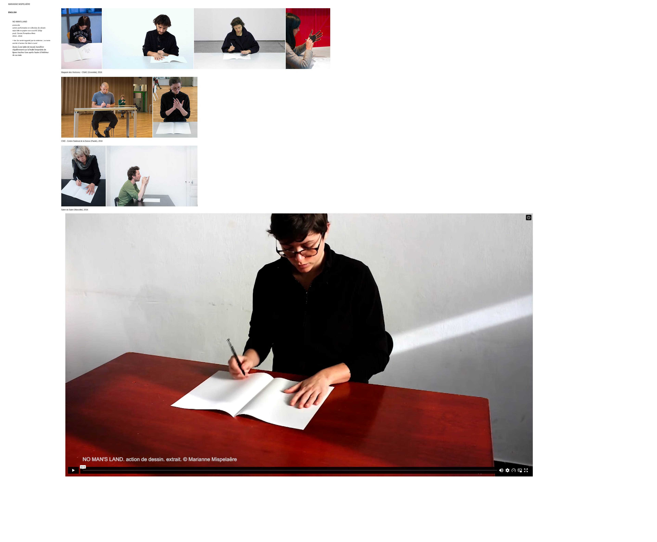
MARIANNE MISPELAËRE (19, 4)
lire (28, 40)
